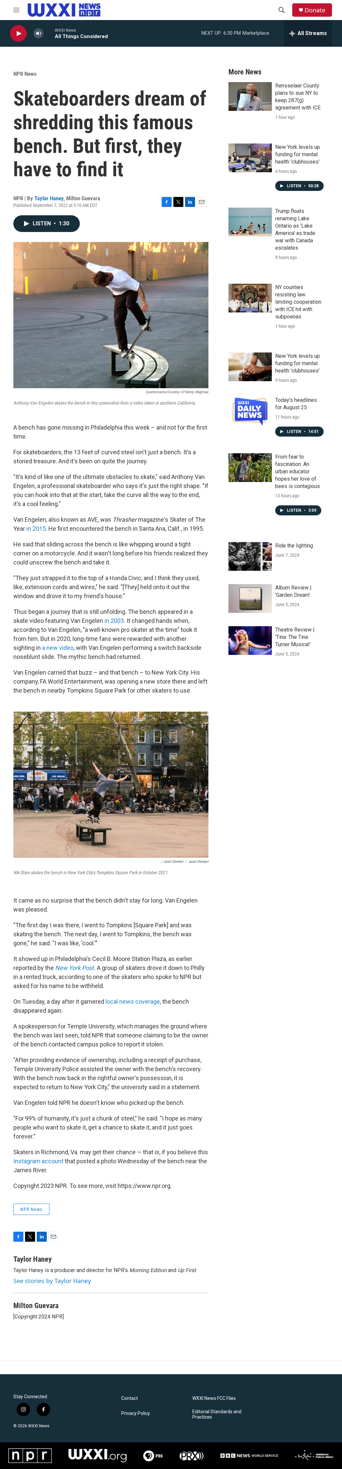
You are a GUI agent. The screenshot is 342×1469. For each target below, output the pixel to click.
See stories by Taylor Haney (52, 1281)
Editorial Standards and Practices (216, 1414)
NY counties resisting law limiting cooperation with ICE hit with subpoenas (298, 302)
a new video (57, 647)
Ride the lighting (294, 545)
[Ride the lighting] (250, 556)
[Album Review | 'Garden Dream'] (250, 598)
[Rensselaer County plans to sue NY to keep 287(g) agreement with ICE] (250, 96)
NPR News (25, 73)
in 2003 (114, 620)
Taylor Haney (48, 198)
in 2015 (36, 528)
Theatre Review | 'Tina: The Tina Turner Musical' (295, 637)
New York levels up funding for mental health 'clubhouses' (297, 154)
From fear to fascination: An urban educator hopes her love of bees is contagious (297, 471)
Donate (315, 10)
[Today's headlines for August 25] (250, 411)
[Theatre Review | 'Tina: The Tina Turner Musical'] (250, 640)
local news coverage (133, 1001)
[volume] (38, 33)
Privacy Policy (135, 1413)
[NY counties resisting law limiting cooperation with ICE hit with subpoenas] (250, 298)
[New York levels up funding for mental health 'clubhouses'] (250, 158)
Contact (129, 1398)
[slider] (49, 33)
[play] (18, 33)
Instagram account (38, 1161)
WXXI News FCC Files (214, 1398)
